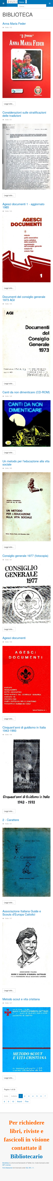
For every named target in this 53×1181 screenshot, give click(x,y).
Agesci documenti (14, 638)
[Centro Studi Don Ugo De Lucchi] (17, 1)
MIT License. (6, 1165)
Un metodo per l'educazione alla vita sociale (25, 462)
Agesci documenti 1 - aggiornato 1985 (23, 205)
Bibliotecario (26, 1156)
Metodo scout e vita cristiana (21, 999)
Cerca (21, 2)
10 (13, 1101)
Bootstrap (5, 1163)
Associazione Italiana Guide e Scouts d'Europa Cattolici (21, 912)
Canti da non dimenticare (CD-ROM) (26, 392)
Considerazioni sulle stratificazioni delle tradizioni (24, 114)
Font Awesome (7, 1168)
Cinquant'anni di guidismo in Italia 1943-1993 (24, 729)
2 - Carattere (10, 820)
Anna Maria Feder (14, 23)
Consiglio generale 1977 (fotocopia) (25, 555)
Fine (26, 1101)
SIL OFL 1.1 (30, 1168)
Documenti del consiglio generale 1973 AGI (23, 298)
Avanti (19, 1101)
